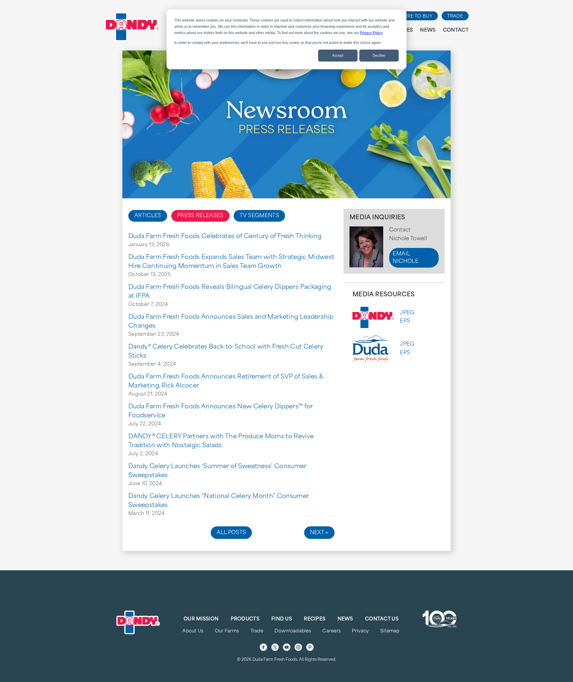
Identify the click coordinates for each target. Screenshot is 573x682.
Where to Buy (413, 16)
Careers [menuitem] (331, 631)
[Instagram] (298, 647)
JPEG (407, 312)
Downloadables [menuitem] (293, 631)
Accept (337, 55)
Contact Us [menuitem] (381, 619)
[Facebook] (263, 647)
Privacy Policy (371, 33)
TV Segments (259, 215)
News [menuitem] (427, 30)
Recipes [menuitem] (314, 619)
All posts (231, 532)
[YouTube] (286, 647)
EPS (405, 321)
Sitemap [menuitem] (390, 631)
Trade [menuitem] (256, 631)
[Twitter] (275, 647)
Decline (379, 55)
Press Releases (200, 215)
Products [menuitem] (245, 619)
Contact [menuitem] (456, 30)
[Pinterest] (310, 647)
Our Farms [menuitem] (227, 631)
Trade (455, 16)
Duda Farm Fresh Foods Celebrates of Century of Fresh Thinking (225, 237)
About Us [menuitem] (192, 631)
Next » (319, 532)
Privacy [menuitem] (360, 631)
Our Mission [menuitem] (201, 619)
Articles (147, 215)
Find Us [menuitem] (281, 619)
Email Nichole (405, 258)
